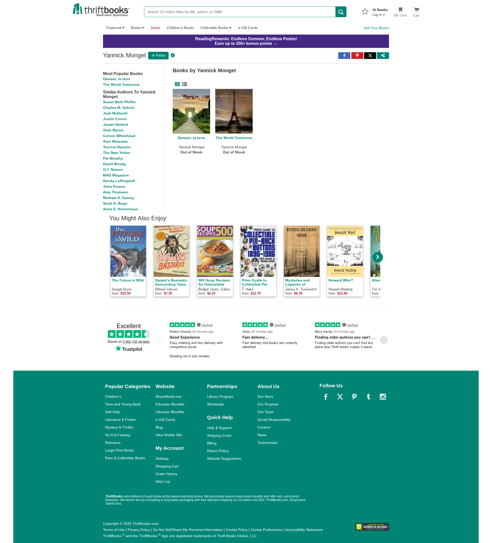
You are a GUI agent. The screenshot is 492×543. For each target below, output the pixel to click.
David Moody (114, 164)
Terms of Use (114, 530)
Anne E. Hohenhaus (120, 209)
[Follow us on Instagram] (383, 397)
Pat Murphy (113, 158)
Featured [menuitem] (113, 28)
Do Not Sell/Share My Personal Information (188, 530)
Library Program (220, 396)
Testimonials (268, 443)
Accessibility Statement (304, 530)
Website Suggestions (224, 458)
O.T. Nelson (113, 170)
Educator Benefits (170, 404)
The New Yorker (116, 153)
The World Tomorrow (121, 84)
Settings (162, 458)
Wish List (163, 481)
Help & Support (219, 428)
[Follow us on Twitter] (340, 397)
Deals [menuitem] (155, 28)
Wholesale (215, 404)
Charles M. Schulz (118, 108)
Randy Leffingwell (119, 181)
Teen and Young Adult (122, 404)
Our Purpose (268, 404)
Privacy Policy (139, 530)
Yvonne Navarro (117, 147)
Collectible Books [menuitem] (214, 28)
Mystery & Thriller (119, 427)
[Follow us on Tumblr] (368, 397)
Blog (159, 427)
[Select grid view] (176, 84)
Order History (166, 474)
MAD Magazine (116, 175)
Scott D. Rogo (115, 203)
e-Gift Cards (165, 419)
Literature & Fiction (120, 419)
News (262, 435)
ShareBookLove (168, 396)
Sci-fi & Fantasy (117, 435)
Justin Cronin (115, 119)
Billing (212, 443)
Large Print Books (119, 450)
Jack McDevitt (115, 113)
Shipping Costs (219, 435)
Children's (113, 396)
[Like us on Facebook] (326, 397)
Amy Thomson (115, 192)
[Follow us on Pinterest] (354, 397)
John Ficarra (114, 186)
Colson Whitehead (119, 136)
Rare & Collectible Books (125, 458)
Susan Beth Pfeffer (119, 102)
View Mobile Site (169, 435)
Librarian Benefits (170, 412)
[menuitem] (380, 11)
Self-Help (112, 412)
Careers (264, 427)
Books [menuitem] (136, 28)
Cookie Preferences (267, 530)
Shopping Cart (167, 466)
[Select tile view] (183, 84)
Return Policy (218, 451)
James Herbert (115, 124)
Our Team (266, 412)
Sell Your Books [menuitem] (376, 28)
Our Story (265, 396)
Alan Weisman (115, 141)
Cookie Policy (237, 530)
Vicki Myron (113, 130)
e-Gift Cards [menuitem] (248, 28)
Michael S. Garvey (118, 198)
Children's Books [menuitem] (180, 28)
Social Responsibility (274, 419)
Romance (113, 443)
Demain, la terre (116, 79)
